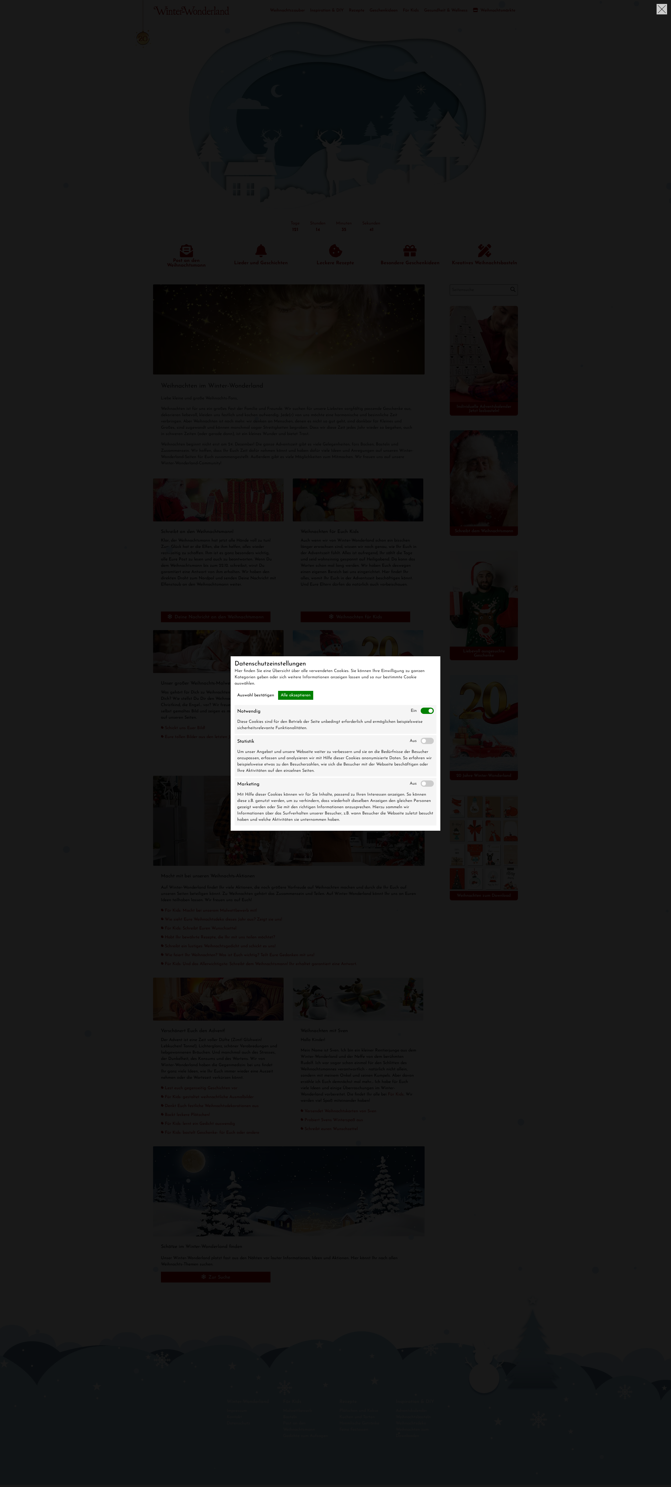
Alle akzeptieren (296, 695)
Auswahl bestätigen (255, 695)
